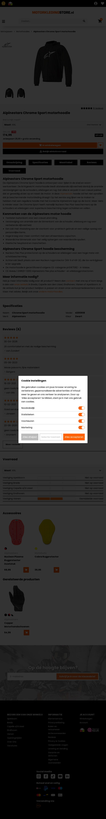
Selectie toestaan (50, 437)
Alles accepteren (74, 437)
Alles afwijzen (30, 437)
